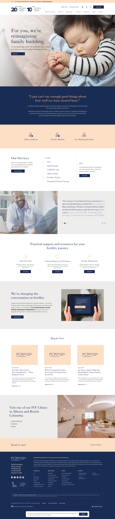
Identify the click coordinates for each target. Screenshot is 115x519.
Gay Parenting (65, 480)
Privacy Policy (62, 503)
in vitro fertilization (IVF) (72, 462)
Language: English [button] (98, 506)
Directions (81, 474)
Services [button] (60, 12)
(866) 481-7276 (17, 468)
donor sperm (88, 464)
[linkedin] (20, 477)
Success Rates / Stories (53, 477)
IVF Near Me (64, 477)
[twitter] (15, 477)
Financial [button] (78, 12)
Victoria (13, 426)
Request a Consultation (95, 445)
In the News (50, 484)
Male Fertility (36, 479)
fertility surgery (72, 464)
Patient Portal (64, 7)
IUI (34, 475)
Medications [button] (69, 12)
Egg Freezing (36, 477)
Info (84, 474)
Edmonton (14, 424)
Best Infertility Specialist (66, 473)
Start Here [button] (15, 53)
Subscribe (13, 472)
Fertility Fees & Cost (66, 475)
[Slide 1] (62, 223)
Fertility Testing (37, 482)
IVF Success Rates (66, 479)
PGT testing (54, 464)
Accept (83, 514)
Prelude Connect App (47, 1)
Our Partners (50, 482)
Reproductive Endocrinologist (68, 484)
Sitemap (44, 503)
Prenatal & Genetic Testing (39, 484)
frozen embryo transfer (63, 464)
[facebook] (12, 477)
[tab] (59, 158)
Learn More (84, 175)
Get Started (98, 7)
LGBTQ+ (35, 480)
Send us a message (16, 466)
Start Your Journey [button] (50, 12)
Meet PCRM (50, 473)
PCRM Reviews (51, 479)
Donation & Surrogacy (38, 486)
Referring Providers (74, 7)
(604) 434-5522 (17, 470)
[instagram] (17, 477)
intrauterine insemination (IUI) (85, 462)
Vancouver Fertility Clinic (67, 482)
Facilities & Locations (52, 480)
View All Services (18, 171)
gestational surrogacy (97, 464)
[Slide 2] (64, 223)
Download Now (17, 317)
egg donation (82, 464)
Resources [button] (86, 12)
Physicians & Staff (52, 475)
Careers (49, 486)
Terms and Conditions (52, 503)
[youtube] (23, 477)
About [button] (93, 12)
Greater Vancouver (16, 421)
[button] (11, 1)
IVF (34, 473)
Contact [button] (101, 12)
